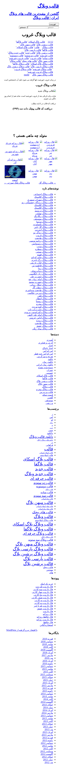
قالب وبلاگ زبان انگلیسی (41, 274)
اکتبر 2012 (48, 748)
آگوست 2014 (47, 702)
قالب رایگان (49, 489)
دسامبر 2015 (47, 666)
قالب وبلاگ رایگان (47, 537)
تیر (50, 155)
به (52, 425)
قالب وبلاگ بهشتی (44, 213)
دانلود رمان (47, 362)
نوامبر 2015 (47, 669)
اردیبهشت (34, 147)
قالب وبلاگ (47, 47)
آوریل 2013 (48, 732)
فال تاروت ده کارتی (43, 603)
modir (26, 75)
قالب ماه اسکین (47, 499)
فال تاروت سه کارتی (43, 589)
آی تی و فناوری (45, 343)
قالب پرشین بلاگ (45, 44)
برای (51, 423)
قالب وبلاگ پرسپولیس (42, 243)
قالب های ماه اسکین (45, 509)
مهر (50, 164)
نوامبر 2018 (47, 644)
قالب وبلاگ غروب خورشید (40, 72)
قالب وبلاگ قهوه (45, 254)
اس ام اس (48, 351)
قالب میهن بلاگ (27, 44)
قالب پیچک (48, 567)
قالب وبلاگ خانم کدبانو (42, 257)
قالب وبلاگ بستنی (44, 252)
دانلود (50, 359)
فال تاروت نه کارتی (43, 600)
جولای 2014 (47, 704)
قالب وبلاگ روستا (44, 301)
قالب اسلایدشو (46, 455)
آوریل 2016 (48, 661)
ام (52, 420)
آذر (15, 162)
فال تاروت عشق (45, 608)
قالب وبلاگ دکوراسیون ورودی (38, 312)
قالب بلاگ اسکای (36, 42)
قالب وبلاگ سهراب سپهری (40, 200)
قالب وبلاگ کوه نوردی (42, 307)
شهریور (14, 154)
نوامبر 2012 (47, 746)
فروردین (50, 147)
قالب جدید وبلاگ (16, 53)
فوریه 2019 (47, 639)
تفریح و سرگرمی (45, 356)
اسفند (15, 180)
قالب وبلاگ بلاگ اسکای (42, 64)
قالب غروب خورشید (19, 58)
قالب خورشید (46, 55)
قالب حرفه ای (41, 478)
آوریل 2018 (48, 652)
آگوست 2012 (47, 754)
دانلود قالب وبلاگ (41, 436)
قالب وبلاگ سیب (45, 246)
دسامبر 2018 (47, 641)
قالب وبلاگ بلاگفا (21, 64)
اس (51, 417)
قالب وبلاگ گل (47, 183)
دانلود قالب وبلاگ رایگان (45, 440)
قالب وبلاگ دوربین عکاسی (40, 293)
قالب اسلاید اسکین (46, 453)
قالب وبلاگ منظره (44, 249)
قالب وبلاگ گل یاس (43, 227)
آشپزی (50, 340)
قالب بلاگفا (21, 42)
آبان (35, 164)
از (52, 415)
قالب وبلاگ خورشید (42, 69)
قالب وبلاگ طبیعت (44, 238)
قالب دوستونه (16, 55)
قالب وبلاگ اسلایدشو (44, 520)
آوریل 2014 (48, 710)
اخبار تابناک (47, 348)
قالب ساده (48, 58)
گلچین (50, 397)
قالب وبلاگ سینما (44, 221)
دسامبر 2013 (47, 715)
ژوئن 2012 (48, 759)
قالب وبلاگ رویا (45, 268)
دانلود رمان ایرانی (44, 364)
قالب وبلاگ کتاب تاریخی (41, 263)
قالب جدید (30, 53)
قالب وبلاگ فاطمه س (42, 265)
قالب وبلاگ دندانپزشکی (42, 271)
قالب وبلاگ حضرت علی (41, 276)
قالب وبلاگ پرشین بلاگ (18, 66)
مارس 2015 (47, 685)
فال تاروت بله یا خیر (43, 606)
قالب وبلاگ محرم (44, 304)
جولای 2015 (47, 677)
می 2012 (49, 762)
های (51, 572)
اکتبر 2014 (48, 699)
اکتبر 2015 (48, 672)
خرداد (15, 146)
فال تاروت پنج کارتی (43, 595)
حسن (50, 430)
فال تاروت (48, 611)
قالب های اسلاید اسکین (44, 506)
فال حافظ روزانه (45, 617)
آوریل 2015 (48, 682)
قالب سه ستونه (43, 495)
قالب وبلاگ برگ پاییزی (42, 260)
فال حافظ (48, 622)
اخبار (50, 345)
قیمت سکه (47, 395)
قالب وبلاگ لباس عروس (41, 318)
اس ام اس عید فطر (43, 354)
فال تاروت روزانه (44, 619)
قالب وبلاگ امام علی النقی (40, 315)
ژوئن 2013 (48, 726)
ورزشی (49, 403)
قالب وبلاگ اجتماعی (43, 194)
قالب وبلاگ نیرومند (44, 210)
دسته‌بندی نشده (45, 367)
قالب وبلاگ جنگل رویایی (41, 285)
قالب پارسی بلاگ (33, 50)
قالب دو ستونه (32, 55)
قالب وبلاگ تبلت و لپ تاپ (40, 309)
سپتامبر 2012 (46, 751)
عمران (50, 370)
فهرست (52, 24)
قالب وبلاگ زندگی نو (43, 232)
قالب (36, 47)
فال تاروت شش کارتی (42, 597)
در (52, 442)
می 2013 (49, 729)
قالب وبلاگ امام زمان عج (41, 279)
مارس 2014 (47, 713)
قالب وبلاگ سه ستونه (40, 539)
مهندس (49, 570)
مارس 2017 (47, 655)
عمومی (49, 373)
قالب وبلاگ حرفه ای (38, 533)
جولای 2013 (47, 724)
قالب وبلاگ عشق (44, 326)
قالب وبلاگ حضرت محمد (41, 282)
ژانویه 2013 (47, 740)
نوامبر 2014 (47, 696)
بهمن (34, 176)
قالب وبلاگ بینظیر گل (42, 287)
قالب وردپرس (46, 392)
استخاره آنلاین (46, 625)
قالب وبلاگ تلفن (45, 296)
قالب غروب (35, 58)
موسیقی (49, 400)
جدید (51, 428)
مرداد (34, 155)
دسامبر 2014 (47, 693)
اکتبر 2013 (48, 721)
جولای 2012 (47, 757)
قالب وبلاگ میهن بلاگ (42, 75)
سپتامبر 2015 (46, 674)
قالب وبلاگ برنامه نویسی (41, 241)
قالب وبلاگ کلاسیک (43, 197)
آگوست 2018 (47, 650)
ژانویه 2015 (47, 691)
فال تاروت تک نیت (44, 586)
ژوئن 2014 (48, 707)
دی (50, 176)
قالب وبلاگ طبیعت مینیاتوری (39, 290)
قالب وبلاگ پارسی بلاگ (42, 66)
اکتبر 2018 (48, 647)
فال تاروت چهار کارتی (42, 592)
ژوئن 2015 (48, 680)
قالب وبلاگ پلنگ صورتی (17, 183)
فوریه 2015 (47, 688)
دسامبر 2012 (47, 743)
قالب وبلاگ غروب (22, 69)
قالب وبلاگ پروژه (44, 320)
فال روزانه (48, 614)
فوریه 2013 (47, 737)
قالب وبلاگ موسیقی (43, 219)
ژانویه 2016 (47, 663)
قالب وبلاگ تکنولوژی (43, 224)
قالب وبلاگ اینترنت (44, 230)
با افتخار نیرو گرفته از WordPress (21, 630)
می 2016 (49, 658)
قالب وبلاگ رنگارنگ (43, 216)
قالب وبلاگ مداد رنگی (42, 329)
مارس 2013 (47, 735)
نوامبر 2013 (47, 718)
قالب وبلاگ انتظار (44, 298)
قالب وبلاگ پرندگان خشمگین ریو (37, 202)
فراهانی (49, 445)
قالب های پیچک (29, 61)
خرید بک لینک (46, 584)
